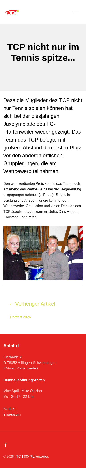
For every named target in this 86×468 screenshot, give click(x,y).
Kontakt (9, 409)
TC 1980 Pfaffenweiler (32, 456)
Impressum (12, 414)
